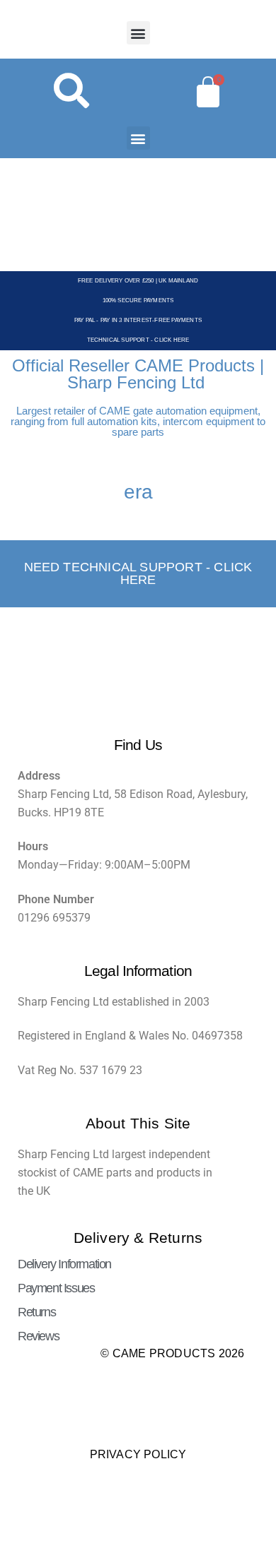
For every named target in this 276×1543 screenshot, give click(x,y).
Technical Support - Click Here (138, 340)
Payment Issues (56, 1288)
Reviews (38, 1336)
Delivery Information (64, 1264)
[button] (138, 32)
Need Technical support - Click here (138, 573)
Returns (36, 1312)
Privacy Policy (138, 1454)
